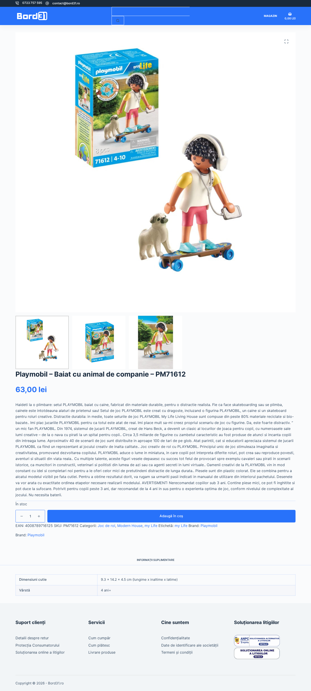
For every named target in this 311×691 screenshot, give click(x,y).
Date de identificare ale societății (189, 645)
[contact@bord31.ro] (47, 3)
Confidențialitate (175, 638)
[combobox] (151, 11)
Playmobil (209, 525)
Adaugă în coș (171, 516)
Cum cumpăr (99, 638)
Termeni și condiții (177, 652)
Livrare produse (101, 652)
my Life (151, 525)
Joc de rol (106, 525)
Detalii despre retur (32, 638)
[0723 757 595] (17, 3)
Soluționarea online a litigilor (40, 652)
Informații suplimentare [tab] (155, 560)
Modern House (130, 525)
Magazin (270, 16)
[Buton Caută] (118, 20)
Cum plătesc (99, 645)
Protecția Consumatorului (37, 645)
